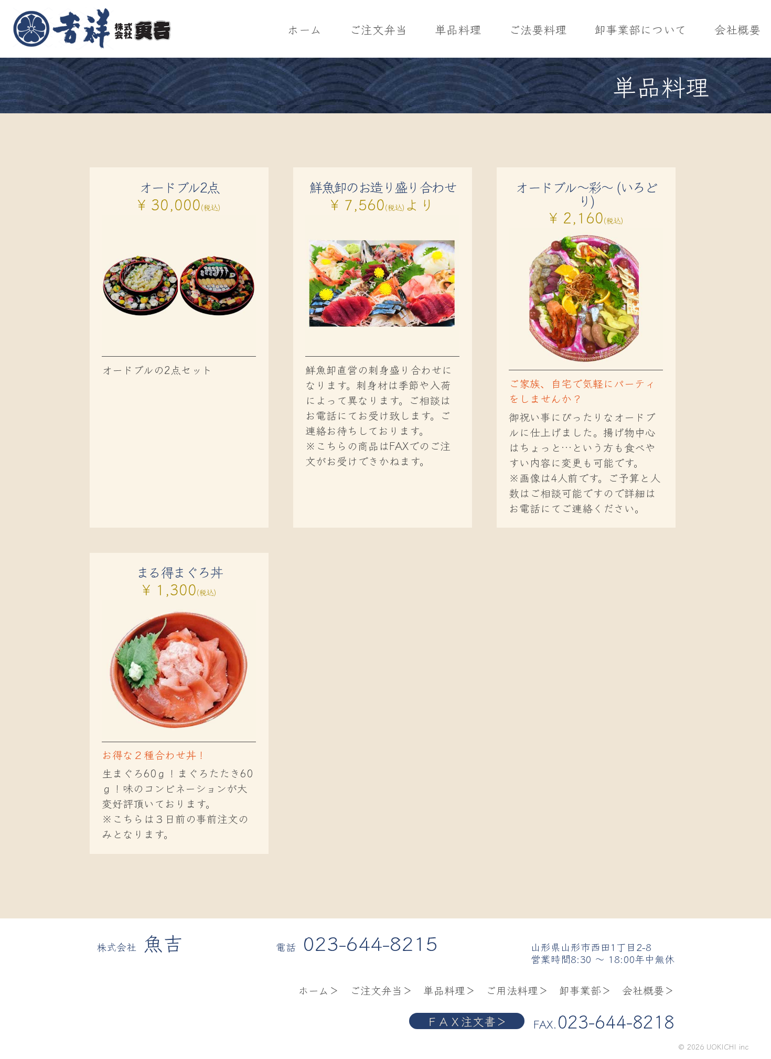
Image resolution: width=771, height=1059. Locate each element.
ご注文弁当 (378, 29)
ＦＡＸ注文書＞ (466, 1021)
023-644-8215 (370, 942)
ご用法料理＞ (517, 990)
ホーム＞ (318, 990)
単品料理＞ (449, 990)
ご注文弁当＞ (381, 990)
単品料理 (458, 29)
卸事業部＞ (585, 990)
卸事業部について (640, 29)
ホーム (304, 29)
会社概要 (737, 29)
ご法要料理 (537, 29)
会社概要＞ (648, 990)
